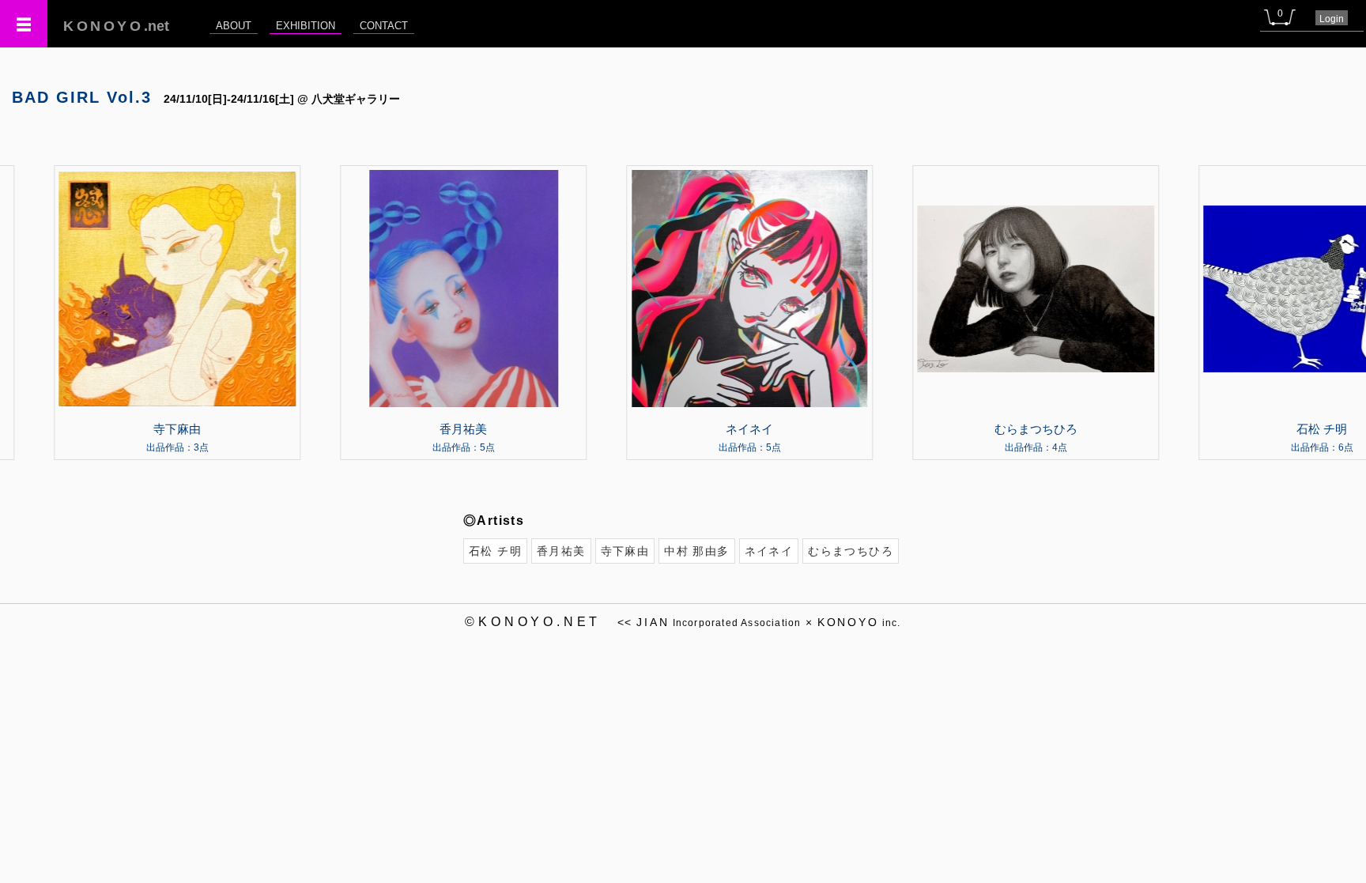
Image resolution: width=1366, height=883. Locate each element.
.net (116, 26)
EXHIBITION (305, 26)
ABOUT (233, 26)
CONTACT (384, 26)
